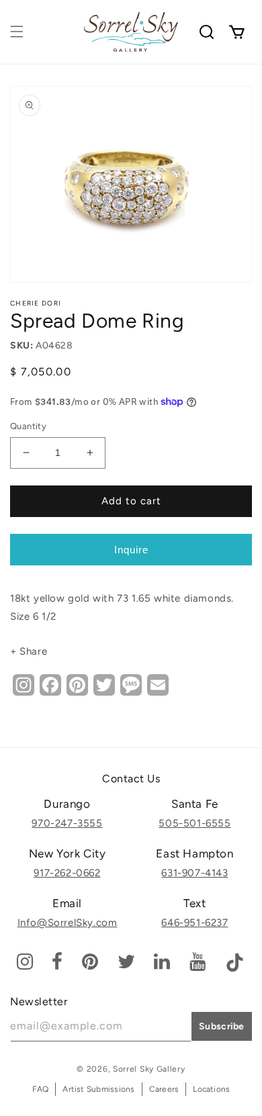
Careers (164, 1089)
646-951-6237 (194, 923)
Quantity (28, 426)
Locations (211, 1089)
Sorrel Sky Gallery (149, 1069)
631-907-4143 (194, 873)
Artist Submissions (98, 1089)
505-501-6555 (194, 823)
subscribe (222, 1026)
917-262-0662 (67, 873)
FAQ (40, 1089)
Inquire (131, 549)
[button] (17, 31)
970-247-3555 (67, 823)
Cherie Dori (35, 303)
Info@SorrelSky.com (67, 923)
